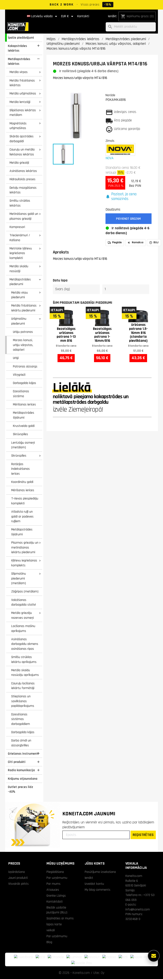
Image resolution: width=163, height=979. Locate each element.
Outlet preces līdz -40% (20, 789)
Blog (49, 942)
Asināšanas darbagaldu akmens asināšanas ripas (24, 644)
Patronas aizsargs (25, 366)
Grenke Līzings (56, 895)
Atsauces (52, 890)
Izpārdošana (16, 872)
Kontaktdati (54, 901)
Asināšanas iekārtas (23, 171)
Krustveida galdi (24, 426)
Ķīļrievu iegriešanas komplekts (24, 562)
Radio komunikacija (21, 770)
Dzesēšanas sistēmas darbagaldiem (20, 719)
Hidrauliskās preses (22, 179)
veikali (50, 930)
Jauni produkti (18, 878)
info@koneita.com (137, 909)
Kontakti (83, 16)
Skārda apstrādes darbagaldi (22, 138)
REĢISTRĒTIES (143, 834)
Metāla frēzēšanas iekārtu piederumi (24, 307)
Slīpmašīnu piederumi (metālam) (18, 578)
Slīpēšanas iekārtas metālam (23, 112)
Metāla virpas (19, 72)
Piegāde (117, 242)
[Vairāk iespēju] (154, 956)
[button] (128, 196)
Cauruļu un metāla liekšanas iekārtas (22, 151)
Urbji (16, 358)
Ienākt (112, 16)
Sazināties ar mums (60, 918)
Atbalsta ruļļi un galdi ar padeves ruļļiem (22, 516)
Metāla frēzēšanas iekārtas (22, 82)
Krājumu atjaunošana (22, 778)
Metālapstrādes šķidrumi (23, 415)
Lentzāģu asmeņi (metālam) (23, 445)
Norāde (110, 95)
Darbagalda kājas (24, 383)
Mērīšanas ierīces (24, 404)
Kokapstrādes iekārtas (17, 48)
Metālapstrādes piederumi (20, 281)
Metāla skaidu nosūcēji (19, 268)
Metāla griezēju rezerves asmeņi (22, 615)
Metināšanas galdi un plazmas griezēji (24, 216)
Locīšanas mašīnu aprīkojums (23, 628)
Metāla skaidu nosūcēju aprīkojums (25, 672)
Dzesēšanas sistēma (21, 393)
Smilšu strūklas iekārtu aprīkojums (24, 659)
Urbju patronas (23, 332)
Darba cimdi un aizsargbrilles (21, 742)
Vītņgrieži (19, 375)
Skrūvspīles (20, 434)
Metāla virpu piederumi (19, 295)
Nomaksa (137, 242)
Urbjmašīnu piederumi (18, 321)
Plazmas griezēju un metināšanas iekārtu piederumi (24, 547)
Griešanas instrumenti (23, 753)
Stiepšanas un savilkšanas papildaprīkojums (22, 701)
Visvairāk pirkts (18, 884)
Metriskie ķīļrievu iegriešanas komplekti (21, 253)
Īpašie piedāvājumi (21, 37)
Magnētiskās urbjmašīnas (18, 125)
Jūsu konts (95, 863)
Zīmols (109, 141)
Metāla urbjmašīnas (23, 93)
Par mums (53, 884)
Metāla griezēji (19, 162)
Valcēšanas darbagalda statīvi (23, 602)
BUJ (156, 242)
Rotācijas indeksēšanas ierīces (20, 469)
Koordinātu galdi (22, 482)
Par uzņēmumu (56, 878)
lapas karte (54, 924)
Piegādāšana (55, 872)
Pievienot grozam (128, 219)
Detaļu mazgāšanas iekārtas (23, 190)
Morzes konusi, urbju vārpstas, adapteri (23, 345)
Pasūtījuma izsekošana (100, 872)
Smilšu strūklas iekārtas (20, 203)
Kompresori (17, 227)
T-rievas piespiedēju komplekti (24, 500)
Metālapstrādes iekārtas (19, 61)
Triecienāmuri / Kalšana (20, 237)
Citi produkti (16, 762)
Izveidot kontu (94, 884)
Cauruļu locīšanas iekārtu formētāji (23, 685)
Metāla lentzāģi (20, 102)
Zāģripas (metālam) (24, 591)
